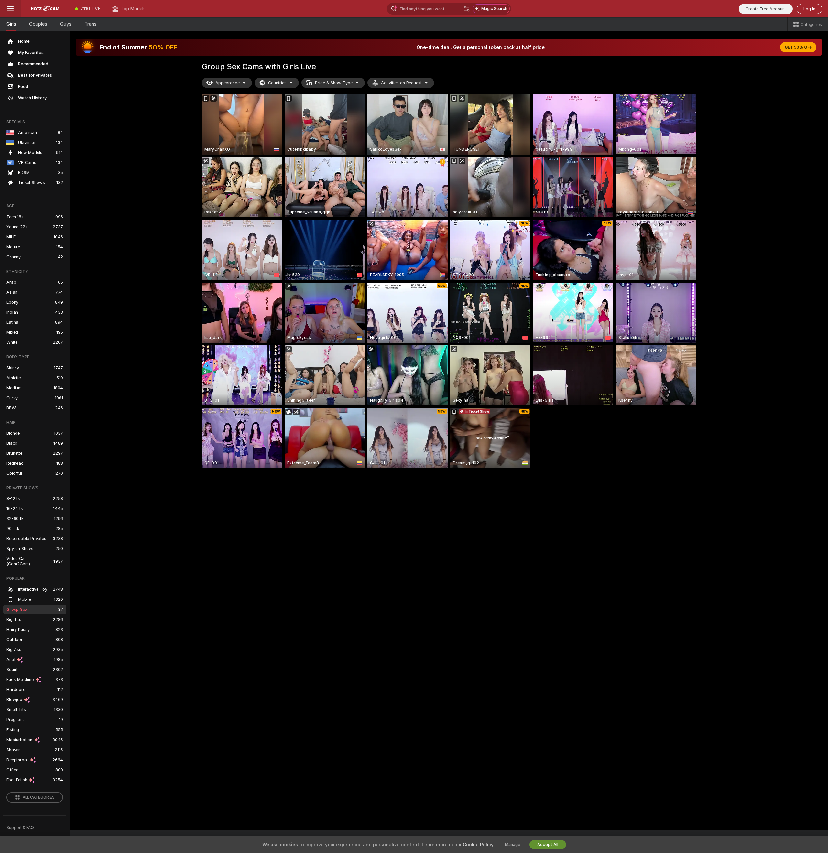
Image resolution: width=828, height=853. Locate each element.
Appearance (227, 83)
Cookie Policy (478, 844)
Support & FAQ (20, 828)
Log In (809, 8)
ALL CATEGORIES (39, 797)
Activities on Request (401, 83)
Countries (277, 83)
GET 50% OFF (798, 47)
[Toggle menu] (10, 8)
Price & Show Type (334, 83)
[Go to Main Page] (45, 8)
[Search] (466, 8)
